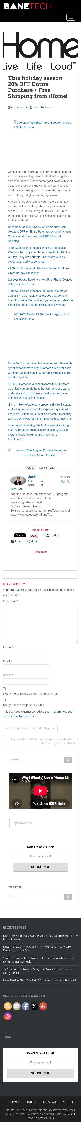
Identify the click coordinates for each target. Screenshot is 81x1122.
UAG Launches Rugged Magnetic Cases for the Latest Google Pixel (37, 971)
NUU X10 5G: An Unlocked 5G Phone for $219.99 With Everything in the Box (37, 948)
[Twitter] (68, 481)
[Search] (68, 760)
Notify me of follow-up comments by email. (31, 693)
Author (30, 467)
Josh (35, 107)
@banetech (23, 823)
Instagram (49, 1102)
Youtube (67, 1102)
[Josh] (18, 480)
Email (7, 661)
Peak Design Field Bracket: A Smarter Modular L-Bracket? (39, 980)
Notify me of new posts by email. (24, 705)
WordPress (47, 1118)
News (48, 107)
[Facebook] (63, 481)
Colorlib (71, 1114)
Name (8, 647)
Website (8, 675)
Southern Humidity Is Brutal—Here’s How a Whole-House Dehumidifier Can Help (39, 959)
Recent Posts (46, 467)
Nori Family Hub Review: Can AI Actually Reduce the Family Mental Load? (40, 937)
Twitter (31, 1102)
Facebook (14, 1102)
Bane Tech (16, 489)
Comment (10, 601)
